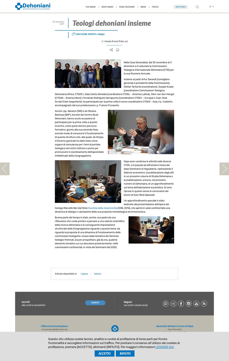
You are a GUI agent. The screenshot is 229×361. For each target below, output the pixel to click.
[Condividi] (111, 50)
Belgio (101, 34)
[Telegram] (173, 303)
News (143, 7)
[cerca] (197, 7)
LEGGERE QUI (165, 347)
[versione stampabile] (117, 50)
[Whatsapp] (165, 303)
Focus (155, 7)
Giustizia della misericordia (102, 208)
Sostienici (180, 7)
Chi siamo (91, 7)
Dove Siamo (107, 7)
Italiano (97, 274)
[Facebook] (181, 303)
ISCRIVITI (95, 303)
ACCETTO (105, 353)
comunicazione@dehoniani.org (54, 329)
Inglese (84, 274)
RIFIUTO (125, 353)
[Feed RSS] (204, 303)
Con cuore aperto (85, 34)
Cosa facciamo (127, 7)
